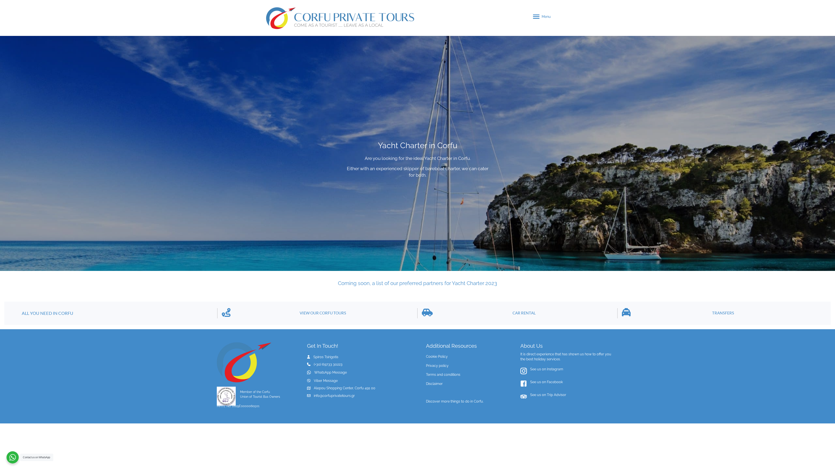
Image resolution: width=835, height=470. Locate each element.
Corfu (478, 401)
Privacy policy (437, 366)
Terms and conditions (443, 375)
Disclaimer (434, 384)
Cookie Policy (437, 356)
